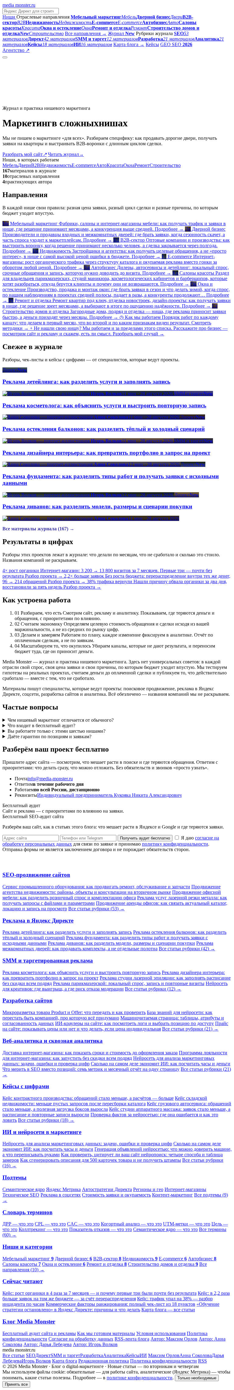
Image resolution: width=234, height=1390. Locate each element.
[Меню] (4, 57)
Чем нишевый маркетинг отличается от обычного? (61, 720)
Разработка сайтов (27, 1000)
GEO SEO (176, 44)
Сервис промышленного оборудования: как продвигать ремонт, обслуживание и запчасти (96, 886)
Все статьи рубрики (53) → (96, 908)
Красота (115, 165)
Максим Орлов (163, 1355)
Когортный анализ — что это (131, 1223)
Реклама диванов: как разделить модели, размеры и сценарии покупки (121, 943)
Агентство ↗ (16, 50)
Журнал (121, 33)
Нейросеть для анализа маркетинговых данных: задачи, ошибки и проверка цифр (87, 1143)
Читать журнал (66, 154)
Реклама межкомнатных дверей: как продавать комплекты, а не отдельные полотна (107, 946)
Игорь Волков (36, 1360)
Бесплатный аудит (50, 50)
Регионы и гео (148, 1189)
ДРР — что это (18, 1223)
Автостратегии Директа (107, 1189)
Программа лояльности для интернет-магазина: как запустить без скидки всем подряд (114, 1055)
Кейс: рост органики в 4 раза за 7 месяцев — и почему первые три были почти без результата (99, 1293)
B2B (35, 165)
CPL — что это (50, 1223)
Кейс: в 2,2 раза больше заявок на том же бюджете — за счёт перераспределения (116, 1296)
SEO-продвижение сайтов (36, 875)
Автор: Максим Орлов (174, 1338)
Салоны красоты (21, 1264)
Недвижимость (56, 165)
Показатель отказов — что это (100, 1229)
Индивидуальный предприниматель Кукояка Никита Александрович (109, 795)
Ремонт (142, 165)
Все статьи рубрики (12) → (153, 988)
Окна (128, 165)
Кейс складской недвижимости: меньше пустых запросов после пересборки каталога (104, 1101)
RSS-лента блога (132, 1338)
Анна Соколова (195, 1355)
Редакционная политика (103, 1360)
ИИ (143, 1355)
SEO (30, 1355)
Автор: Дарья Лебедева (47, 1344)
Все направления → (86, 33)
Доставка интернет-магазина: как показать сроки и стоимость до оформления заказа (90, 1052)
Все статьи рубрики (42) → (187, 948)
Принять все (16, 1384)
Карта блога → (128, 44)
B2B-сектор (107, 1258)
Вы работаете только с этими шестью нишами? (56, 731)
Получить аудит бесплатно (145, 838)
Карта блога (64, 1360)
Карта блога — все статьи (168, 1309)
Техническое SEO (20, 1194)
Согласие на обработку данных (80, 1338)
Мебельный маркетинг (28, 1258)
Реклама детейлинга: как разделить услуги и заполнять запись (67, 932)
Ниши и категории (27, 1247)
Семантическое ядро (23, 1189)
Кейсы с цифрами (25, 1086)
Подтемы (14, 1177)
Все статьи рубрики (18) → (46, 1120)
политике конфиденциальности (139, 1377)
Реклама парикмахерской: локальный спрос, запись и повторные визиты (128, 983)
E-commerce (84, 165)
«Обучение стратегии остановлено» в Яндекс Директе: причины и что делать (110, 1307)
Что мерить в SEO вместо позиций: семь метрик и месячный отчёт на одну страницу (90, 1069)
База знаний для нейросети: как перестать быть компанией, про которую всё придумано (107, 1015)
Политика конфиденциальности (163, 1360)
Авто (101, 165)
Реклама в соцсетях (61, 1194)
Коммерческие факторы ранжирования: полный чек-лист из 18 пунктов (120, 1304)
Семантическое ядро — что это (165, 1229)
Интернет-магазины (185, 1189)
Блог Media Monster (28, 1321)
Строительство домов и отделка (163, 1264)
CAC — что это (83, 1223)
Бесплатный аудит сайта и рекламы (39, 1333)
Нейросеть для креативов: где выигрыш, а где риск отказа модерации (115, 986)
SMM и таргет (65, 1355)
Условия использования (161, 1333)
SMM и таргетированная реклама (47, 960)
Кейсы (152, 44)
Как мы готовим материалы (106, 1333)
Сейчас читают (22, 1281)
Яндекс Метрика (63, 1189)
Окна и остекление (63, 1264)
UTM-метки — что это (186, 1223)
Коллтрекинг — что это (43, 1229)
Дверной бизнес (73, 1258)
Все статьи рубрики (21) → (190, 1028)
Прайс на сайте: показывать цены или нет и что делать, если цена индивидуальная (115, 1026)
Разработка (91, 1355)
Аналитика (114, 1355)
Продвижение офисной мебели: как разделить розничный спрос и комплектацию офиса (111, 895)
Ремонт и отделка (107, 1264)
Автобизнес (202, 1258)
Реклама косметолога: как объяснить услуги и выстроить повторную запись (81, 972)
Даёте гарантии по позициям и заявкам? (49, 736)
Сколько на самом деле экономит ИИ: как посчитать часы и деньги (160, 1063)
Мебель (10, 165)
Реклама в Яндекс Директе (37, 920)
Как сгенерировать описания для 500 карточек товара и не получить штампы (100, 1160)
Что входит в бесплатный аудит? (41, 725)
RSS (202, 1360)
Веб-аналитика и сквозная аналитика (52, 1041)
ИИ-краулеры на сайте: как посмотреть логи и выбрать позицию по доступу (134, 1023)
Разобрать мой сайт (24, 154)
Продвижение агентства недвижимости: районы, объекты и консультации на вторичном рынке (111, 889)
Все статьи (13, 1355)
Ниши (9, 17)
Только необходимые (196, 1378)
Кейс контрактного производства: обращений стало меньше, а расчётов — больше (88, 1098)
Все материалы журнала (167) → (38, 528)
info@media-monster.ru (50, 778)
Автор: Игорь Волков (95, 1344)
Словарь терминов (27, 1212)
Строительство (165, 165)
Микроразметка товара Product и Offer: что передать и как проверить (74, 1012)
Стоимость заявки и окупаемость (116, 1194)
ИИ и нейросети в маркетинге (41, 1132)
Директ (43, 1355)
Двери (24, 165)
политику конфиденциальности (175, 844)
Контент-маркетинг (172, 1194)
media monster (18, 5)
